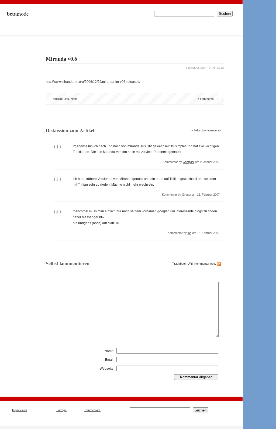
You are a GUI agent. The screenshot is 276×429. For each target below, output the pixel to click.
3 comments (206, 98)
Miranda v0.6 (61, 59)
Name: (109, 351)
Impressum (19, 410)
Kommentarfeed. (205, 263)
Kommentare (92, 410)
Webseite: (107, 368)
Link (66, 98)
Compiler (188, 162)
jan (189, 232)
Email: (109, 360)
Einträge (61, 410)
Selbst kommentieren (207, 130)
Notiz (74, 98)
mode (18, 13)
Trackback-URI (182, 263)
